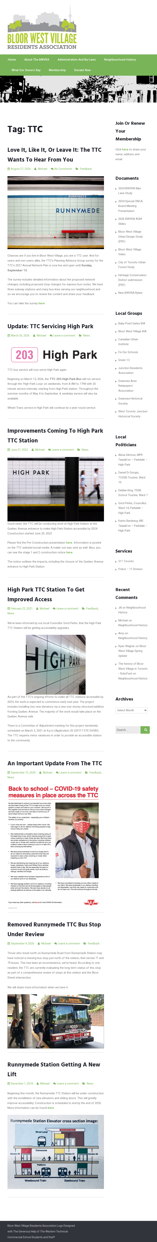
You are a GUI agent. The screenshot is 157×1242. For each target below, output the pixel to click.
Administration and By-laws (77, 59)
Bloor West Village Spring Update (132, 651)
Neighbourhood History (120, 59)
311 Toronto (126, 561)
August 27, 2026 (21, 168)
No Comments (63, 168)
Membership (57, 70)
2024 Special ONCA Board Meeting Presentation (130, 206)
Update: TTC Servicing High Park (50, 326)
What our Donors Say (26, 70)
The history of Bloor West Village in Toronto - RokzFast (133, 668)
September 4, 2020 (22, 943)
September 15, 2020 (23, 772)
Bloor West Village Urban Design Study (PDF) (130, 236)
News (86, 335)
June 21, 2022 (19, 449)
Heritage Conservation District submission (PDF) (132, 280)
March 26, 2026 (20, 335)
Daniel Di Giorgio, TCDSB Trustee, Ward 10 (131, 477)
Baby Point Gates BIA (131, 323)
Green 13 (124, 360)
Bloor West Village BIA (132, 331)
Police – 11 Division (130, 569)
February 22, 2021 (22, 608)
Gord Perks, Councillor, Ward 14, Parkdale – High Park (132, 508)
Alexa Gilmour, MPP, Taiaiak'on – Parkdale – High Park (132, 459)
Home (12, 59)
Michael (42, 168)
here (125, 149)
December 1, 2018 (22, 1083)
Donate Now (82, 70)
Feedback (86, 168)
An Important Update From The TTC (54, 763)
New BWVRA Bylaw (130, 293)
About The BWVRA (36, 59)
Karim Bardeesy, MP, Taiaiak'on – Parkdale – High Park (132, 525)
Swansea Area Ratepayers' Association (127, 385)
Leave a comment (64, 335)
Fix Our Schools (128, 352)
